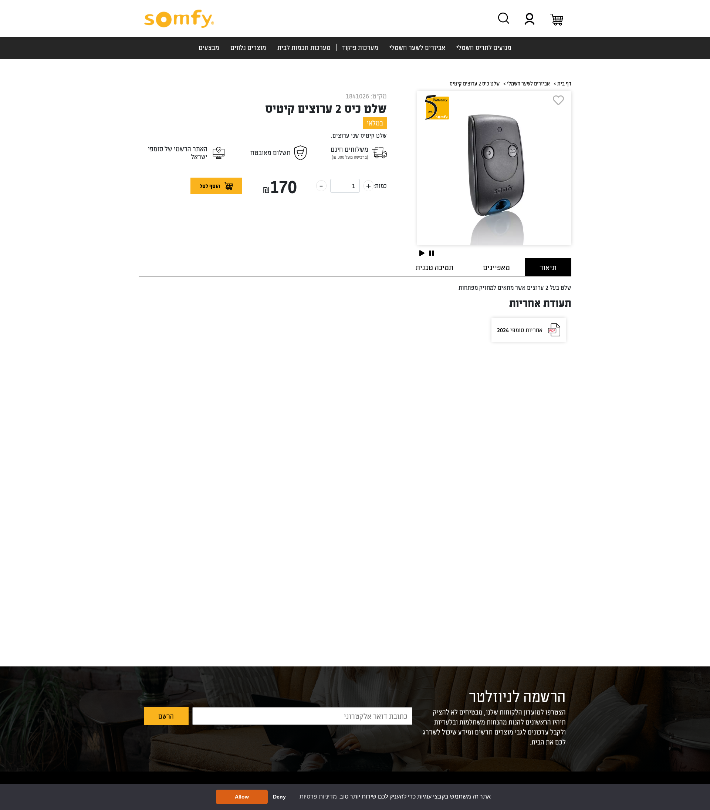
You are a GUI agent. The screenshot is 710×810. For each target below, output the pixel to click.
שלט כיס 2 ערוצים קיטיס (326, 108)
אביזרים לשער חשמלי (417, 47)
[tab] (548, 267)
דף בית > (562, 83)
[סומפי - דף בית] (179, 18)
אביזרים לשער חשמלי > (526, 83)
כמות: (380, 185)
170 (279, 186)
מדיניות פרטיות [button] (318, 796)
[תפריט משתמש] (529, 18)
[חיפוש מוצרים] (504, 18)
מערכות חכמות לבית (304, 47)
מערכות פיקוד (360, 47)
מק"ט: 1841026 (366, 96)
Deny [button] (279, 797)
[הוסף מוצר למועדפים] (490, 100)
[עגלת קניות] (556, 18)
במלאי (375, 123)
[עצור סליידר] (431, 253)
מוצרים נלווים (248, 47)
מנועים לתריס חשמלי (483, 47)
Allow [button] (242, 797)
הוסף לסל (210, 186)
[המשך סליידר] (422, 253)
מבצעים (209, 47)
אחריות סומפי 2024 (519, 329)
